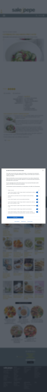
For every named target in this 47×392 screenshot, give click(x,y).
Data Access (23, 221)
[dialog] (23, 196)
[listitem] (23, 190)
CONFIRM (15, 217)
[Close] (43, 171)
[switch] (37, 192)
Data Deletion (17, 221)
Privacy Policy (30, 221)
